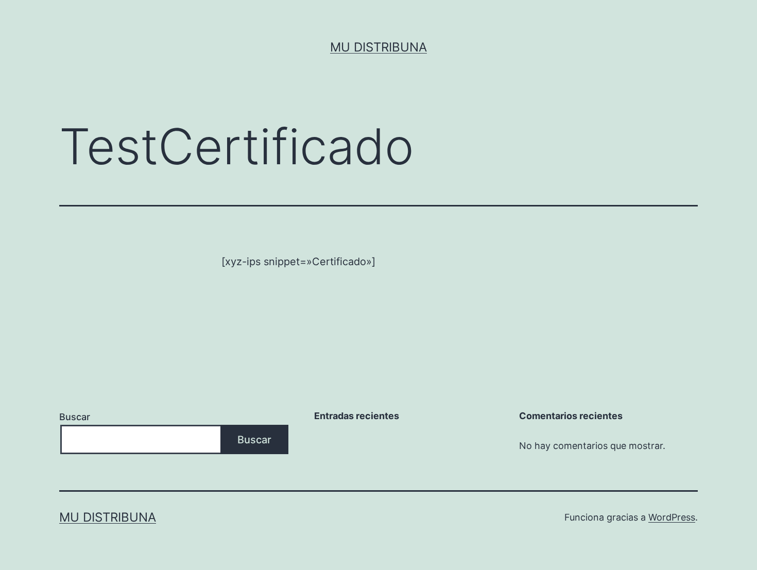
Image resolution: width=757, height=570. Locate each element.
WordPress (671, 517)
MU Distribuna (378, 47)
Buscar (74, 416)
